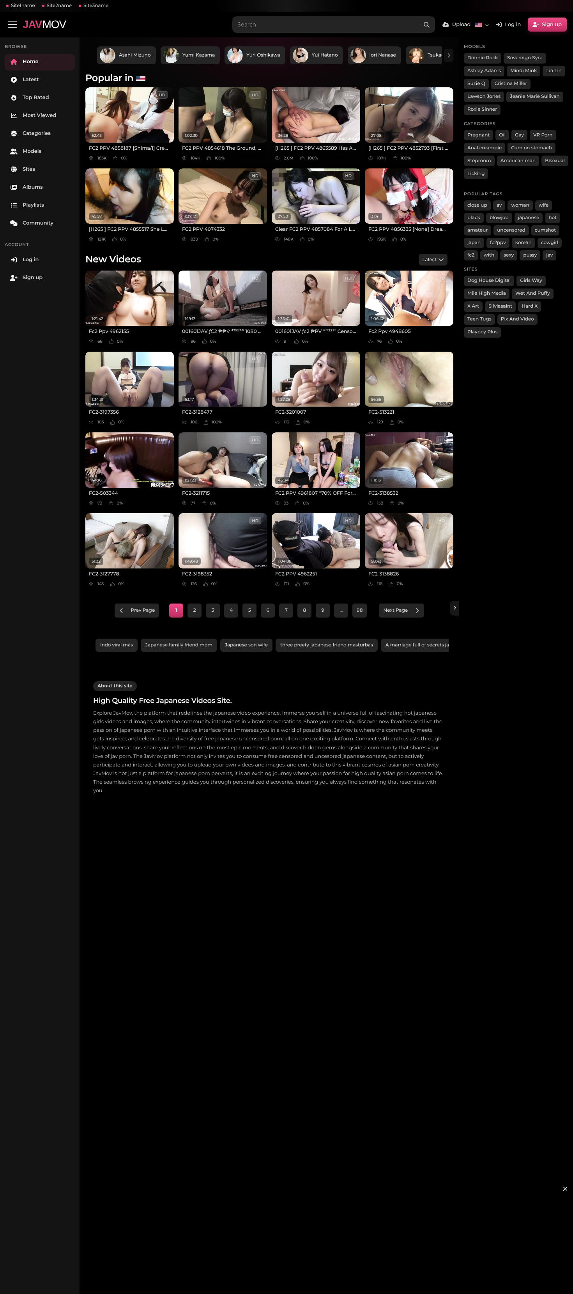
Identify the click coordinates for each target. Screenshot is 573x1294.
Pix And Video (517, 319)
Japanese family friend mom (178, 645)
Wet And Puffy (532, 293)
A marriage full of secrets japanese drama (434, 645)
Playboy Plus (482, 332)
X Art (473, 306)
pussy (530, 255)
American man (518, 161)
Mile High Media (486, 293)
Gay (519, 135)
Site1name (23, 6)
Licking (476, 174)
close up (477, 205)
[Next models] (448, 55)
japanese (528, 218)
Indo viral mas (116, 645)
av (499, 205)
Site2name (59, 6)
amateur (477, 230)
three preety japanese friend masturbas (326, 645)
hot (552, 218)
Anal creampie (484, 148)
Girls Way (531, 280)
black (473, 218)
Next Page (395, 610)
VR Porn (542, 135)
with (489, 255)
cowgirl (550, 243)
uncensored (511, 230)
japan (474, 243)
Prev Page (143, 610)
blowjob (499, 218)
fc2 (470, 255)
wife (544, 205)
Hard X (530, 306)
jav (549, 255)
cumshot (545, 230)
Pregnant (478, 135)
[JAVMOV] (454, 608)
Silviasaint (500, 306)
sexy (509, 255)
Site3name (95, 6)
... (341, 610)
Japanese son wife (246, 645)
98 (360, 610)
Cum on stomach (531, 148)
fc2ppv (498, 243)
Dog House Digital (489, 280)
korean (523, 243)
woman (520, 205)
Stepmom (479, 161)
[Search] (427, 24)
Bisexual (555, 161)
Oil (502, 135)
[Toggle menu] (12, 24)
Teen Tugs (479, 319)
